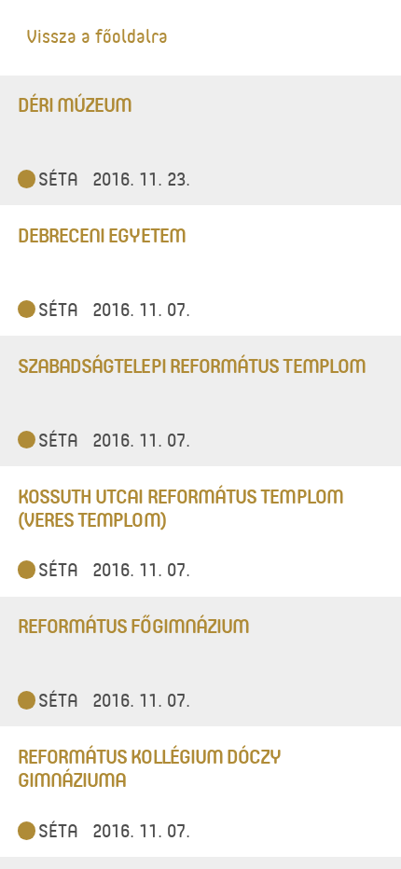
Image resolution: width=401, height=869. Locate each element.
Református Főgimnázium (134, 625)
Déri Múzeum (75, 104)
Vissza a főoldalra (97, 35)
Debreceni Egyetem (102, 234)
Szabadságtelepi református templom (192, 365)
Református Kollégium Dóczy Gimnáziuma (150, 767)
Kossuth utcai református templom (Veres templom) (180, 507)
